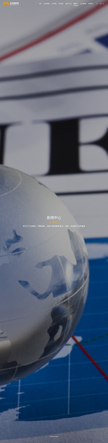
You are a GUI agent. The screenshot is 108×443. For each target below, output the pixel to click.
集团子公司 (68, 3)
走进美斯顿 (47, 3)
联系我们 (90, 3)
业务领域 (54, 3)
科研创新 (61, 3)
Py (103, 3)
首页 (40, 3)
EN (101, 3)
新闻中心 (76, 3)
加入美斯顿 (83, 3)
